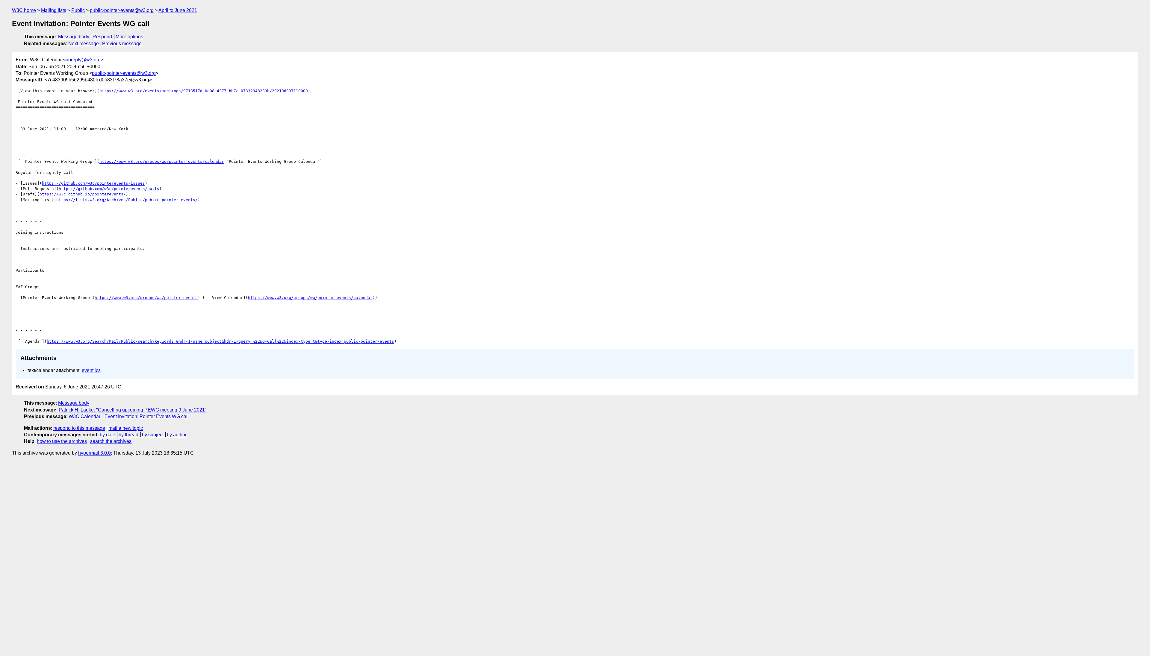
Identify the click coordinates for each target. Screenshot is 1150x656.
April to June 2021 (177, 10)
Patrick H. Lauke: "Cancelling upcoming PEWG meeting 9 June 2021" (133, 409)
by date (107, 434)
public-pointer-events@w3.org (122, 10)
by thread (128, 434)
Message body (73, 36)
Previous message (122, 43)
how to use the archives (62, 441)
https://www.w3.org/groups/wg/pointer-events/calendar (161, 161)
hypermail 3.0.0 (94, 452)
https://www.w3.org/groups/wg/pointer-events (146, 297)
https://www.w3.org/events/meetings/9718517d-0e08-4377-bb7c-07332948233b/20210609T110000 (203, 91)
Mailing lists (53, 10)
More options (129, 36)
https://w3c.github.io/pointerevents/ (83, 194)
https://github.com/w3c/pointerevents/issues (93, 183)
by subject (153, 434)
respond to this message (79, 428)
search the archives (110, 441)
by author (177, 434)
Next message (83, 43)
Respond (102, 36)
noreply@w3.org (83, 59)
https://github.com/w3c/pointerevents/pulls (109, 188)
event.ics (91, 370)
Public (78, 10)
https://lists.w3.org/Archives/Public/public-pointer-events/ (127, 200)
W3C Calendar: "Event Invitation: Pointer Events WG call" (129, 416)
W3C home (24, 10)
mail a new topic (125, 428)
